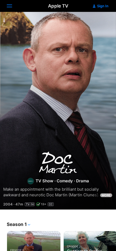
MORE (106, 195)
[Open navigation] (13, 6)
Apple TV (58, 6)
